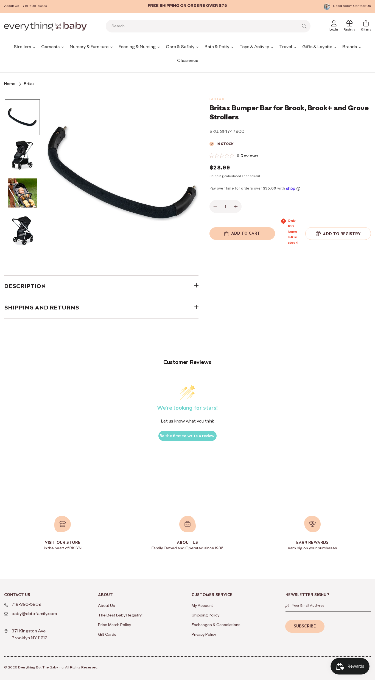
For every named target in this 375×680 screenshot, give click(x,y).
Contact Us (362, 6)
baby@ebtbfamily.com (34, 614)
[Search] (304, 26)
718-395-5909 (35, 6)
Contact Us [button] (17, 595)
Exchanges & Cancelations (216, 625)
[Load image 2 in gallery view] (22, 155)
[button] (338, 233)
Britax (29, 84)
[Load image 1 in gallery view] (22, 117)
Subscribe (305, 626)
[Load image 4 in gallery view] (22, 231)
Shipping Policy (205, 616)
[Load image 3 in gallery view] (22, 193)
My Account (202, 606)
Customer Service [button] (212, 595)
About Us (11, 6)
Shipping (216, 177)
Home (9, 84)
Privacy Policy (204, 635)
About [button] (105, 595)
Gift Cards (107, 635)
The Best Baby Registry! (120, 616)
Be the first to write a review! (187, 435)
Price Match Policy (114, 625)
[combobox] (208, 26)
